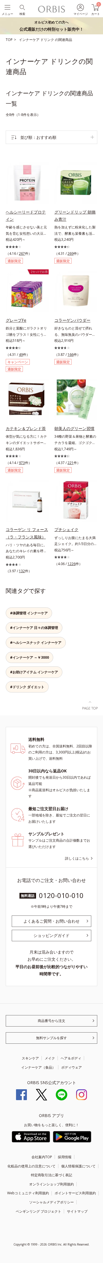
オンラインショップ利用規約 (51, 1184)
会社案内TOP (41, 1157)
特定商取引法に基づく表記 (51, 1175)
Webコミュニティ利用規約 (28, 1193)
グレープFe (16, 320)
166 (71, 354)
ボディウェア (71, 1067)
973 (22, 462)
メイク (50, 1058)
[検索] (22, 7)
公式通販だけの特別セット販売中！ (51, 26)
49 (21, 354)
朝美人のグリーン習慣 (74, 428)
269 (71, 253)
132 (22, 571)
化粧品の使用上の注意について (31, 1166)
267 (22, 253)
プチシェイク (66, 529)
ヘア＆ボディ (71, 1058)
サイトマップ (77, 1211)
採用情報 (65, 1157)
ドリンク (47, 39)
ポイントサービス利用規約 (75, 1193)
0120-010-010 (61, 895)
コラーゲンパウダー (72, 320)
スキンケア (30, 1058)
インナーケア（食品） (38, 1067)
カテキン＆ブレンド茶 (26, 428)
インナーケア (29, 39)
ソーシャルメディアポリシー (51, 1202)
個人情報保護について (78, 1166)
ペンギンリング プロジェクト (38, 1211)
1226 (72, 563)
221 (71, 462)
